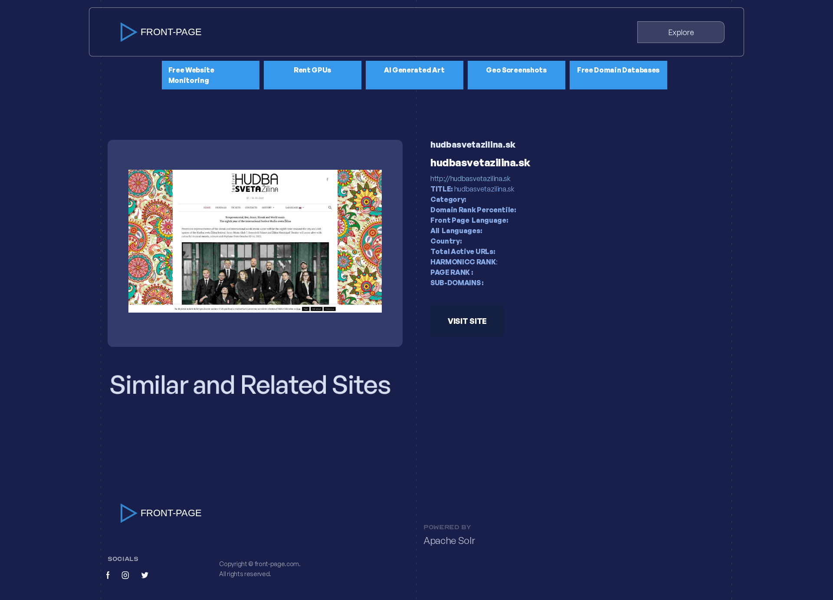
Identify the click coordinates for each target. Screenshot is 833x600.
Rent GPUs (312, 70)
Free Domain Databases (618, 70)
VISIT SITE (467, 321)
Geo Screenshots (516, 70)
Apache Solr (449, 540)
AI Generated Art (414, 70)
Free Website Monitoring (191, 75)
